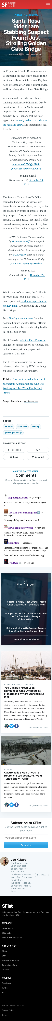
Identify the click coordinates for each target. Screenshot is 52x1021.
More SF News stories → (26, 639)
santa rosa (22, 427)
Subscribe (26, 845)
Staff (4, 956)
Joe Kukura (32, 15)
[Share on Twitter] (11, 726)
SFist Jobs (6, 933)
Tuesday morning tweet (21, 318)
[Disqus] (26, 529)
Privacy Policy (8, 1010)
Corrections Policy (10, 965)
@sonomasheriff (20, 241)
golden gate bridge (13, 433)
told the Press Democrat (32, 340)
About (5, 951)
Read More (41, 875)
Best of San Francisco (12, 937)
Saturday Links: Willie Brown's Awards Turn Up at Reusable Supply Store (26, 629)
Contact (5, 969)
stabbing (35, 427)
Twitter (5, 988)
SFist (7, 906)
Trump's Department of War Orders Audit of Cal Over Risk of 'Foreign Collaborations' (26, 616)
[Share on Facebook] (16, 726)
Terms (4, 1015)
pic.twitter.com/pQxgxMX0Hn (26, 263)
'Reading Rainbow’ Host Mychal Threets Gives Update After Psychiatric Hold (26, 603)
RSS (3, 992)
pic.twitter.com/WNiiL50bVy (26, 168)
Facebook (6, 983)
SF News (17, 15)
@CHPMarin (19, 254)
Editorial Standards (10, 960)
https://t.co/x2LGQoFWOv (26, 164)
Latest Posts (7, 928)
